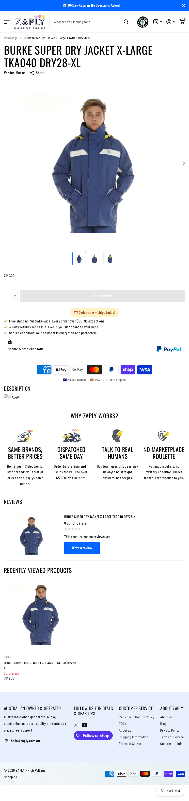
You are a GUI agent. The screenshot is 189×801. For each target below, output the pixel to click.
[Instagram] (76, 725)
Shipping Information (133, 737)
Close (183, 5)
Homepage (10, 38)
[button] (16, 291)
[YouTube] (84, 725)
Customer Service (136, 708)
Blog (163, 723)
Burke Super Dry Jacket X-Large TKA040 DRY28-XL (40, 665)
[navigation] (79, 258)
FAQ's (122, 723)
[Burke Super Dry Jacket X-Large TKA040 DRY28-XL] (41, 613)
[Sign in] (170, 21)
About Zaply (171, 708)
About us (125, 730)
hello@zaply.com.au (25, 741)
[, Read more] (157, 21)
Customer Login (171, 743)
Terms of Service (130, 743)
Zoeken (126, 22)
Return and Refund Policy (136, 717)
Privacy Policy (169, 730)
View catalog (7, 22)
